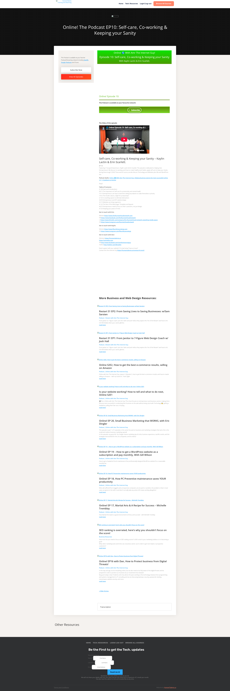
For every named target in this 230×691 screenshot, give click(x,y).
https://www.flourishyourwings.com (115, 229)
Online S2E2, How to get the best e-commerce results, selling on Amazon (133, 366)
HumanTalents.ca (170, 687)
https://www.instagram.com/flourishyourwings (116, 231)
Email (90, 667)
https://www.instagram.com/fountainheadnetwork (117, 222)
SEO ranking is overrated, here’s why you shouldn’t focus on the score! (133, 531)
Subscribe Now (76, 70)
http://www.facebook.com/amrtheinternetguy (116, 242)
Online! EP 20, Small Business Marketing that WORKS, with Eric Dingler (134, 422)
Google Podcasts (66, 62)
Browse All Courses (163, 4)
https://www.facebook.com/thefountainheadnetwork (118, 218)
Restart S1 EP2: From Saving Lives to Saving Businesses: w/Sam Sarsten (134, 313)
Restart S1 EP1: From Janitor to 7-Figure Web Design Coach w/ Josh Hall (133, 340)
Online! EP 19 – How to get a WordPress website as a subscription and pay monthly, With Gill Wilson (128, 453)
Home (121, 4)
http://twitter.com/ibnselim (112, 245)
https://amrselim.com (106, 240)
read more (102, 325)
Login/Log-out (145, 4)
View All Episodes (76, 77)
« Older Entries (104, 591)
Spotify (86, 60)
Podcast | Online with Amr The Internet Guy (113, 371)
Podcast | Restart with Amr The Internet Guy (113, 318)
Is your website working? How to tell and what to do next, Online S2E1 (131, 393)
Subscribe (135, 110)
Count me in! (115, 672)
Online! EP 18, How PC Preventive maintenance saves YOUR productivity (132, 480)
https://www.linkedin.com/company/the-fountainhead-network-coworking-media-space (129, 220)
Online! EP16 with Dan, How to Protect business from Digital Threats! (133, 563)
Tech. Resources (131, 4)
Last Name (91, 662)
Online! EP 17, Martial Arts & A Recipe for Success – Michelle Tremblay (132, 507)
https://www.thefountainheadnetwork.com (118, 215)
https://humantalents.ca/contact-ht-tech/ (130, 250)
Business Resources (105, 537)
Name (90, 658)
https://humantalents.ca (113, 238)
